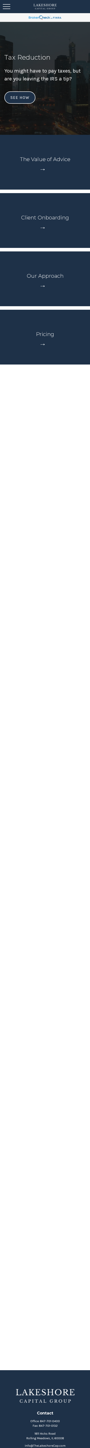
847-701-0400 (50, 1421)
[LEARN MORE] (45, 169)
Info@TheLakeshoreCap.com (45, 1446)
